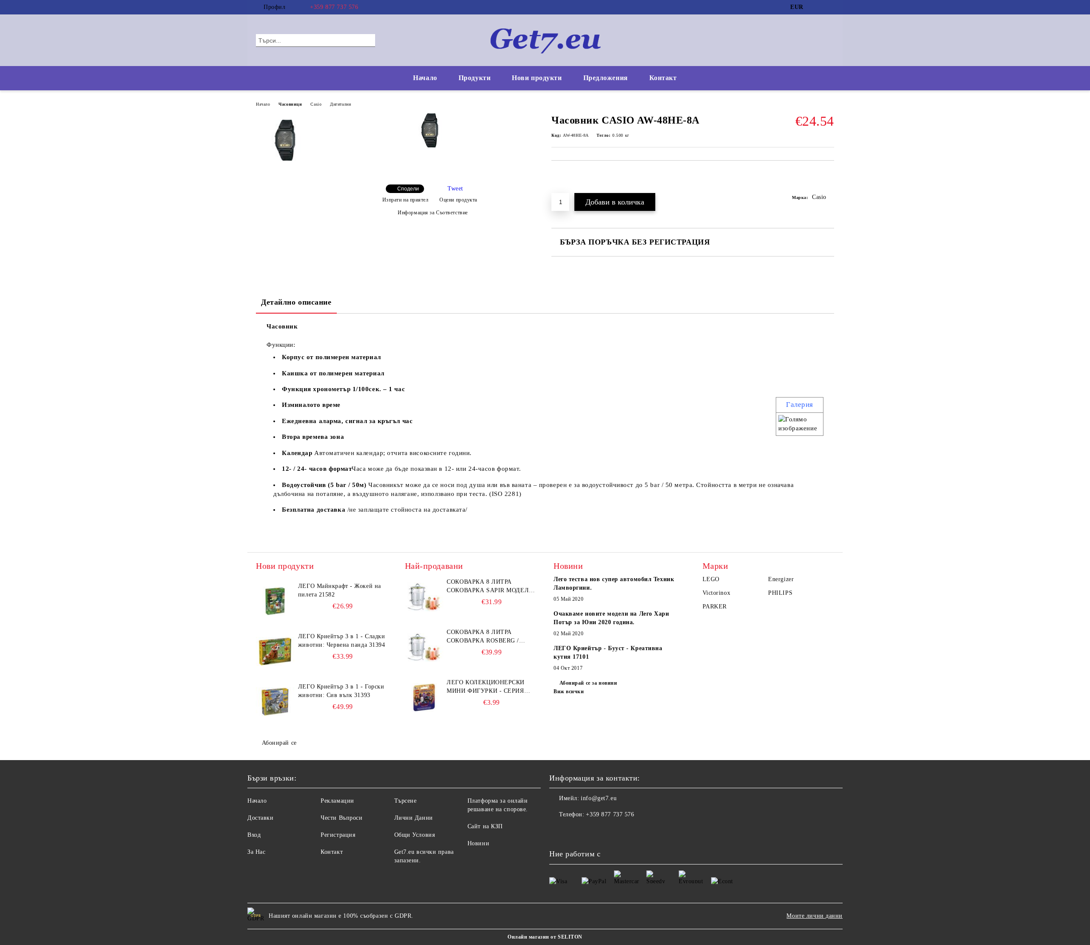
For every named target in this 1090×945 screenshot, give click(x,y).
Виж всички (569, 691)
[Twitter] (829, 7)
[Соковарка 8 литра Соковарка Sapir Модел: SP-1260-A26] (424, 597)
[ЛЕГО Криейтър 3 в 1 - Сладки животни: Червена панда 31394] (275, 651)
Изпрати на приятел (405, 200)
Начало (425, 77)
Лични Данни (413, 818)
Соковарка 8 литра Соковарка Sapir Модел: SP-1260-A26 (489, 587)
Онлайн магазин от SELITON (545, 937)
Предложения (605, 77)
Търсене (405, 801)
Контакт (663, 77)
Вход (254, 835)
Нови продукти (537, 77)
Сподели (408, 189)
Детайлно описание (296, 302)
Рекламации (337, 801)
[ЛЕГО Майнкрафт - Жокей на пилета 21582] (275, 601)
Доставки (260, 818)
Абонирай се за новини (588, 683)
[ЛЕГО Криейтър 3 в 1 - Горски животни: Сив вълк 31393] (275, 702)
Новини (478, 843)
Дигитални (340, 104)
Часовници (290, 104)
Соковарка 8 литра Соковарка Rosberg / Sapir (483, 637)
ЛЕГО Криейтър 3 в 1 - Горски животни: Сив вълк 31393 (341, 690)
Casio (315, 104)
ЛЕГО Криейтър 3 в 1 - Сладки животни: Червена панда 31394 (341, 640)
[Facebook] (816, 7)
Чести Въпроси (341, 818)
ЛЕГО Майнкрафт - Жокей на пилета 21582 (339, 590)
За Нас (256, 852)
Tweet (455, 188)
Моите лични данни (814, 916)
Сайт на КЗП (485, 826)
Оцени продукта (458, 200)
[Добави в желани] (828, 181)
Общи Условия (414, 835)
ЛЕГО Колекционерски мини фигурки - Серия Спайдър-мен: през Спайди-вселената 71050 (489, 687)
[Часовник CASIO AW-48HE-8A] (429, 145)
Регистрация (338, 835)
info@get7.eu (599, 798)
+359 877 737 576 (334, 7)
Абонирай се (279, 743)
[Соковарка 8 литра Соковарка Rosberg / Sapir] (424, 647)
